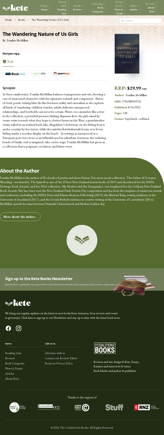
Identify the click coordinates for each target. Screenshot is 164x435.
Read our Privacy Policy (59, 363)
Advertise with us (55, 353)
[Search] (122, 20)
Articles (134, 7)
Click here (27, 318)
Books (21, 19)
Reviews (77, 7)
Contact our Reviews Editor (61, 358)
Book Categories (97, 7)
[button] (82, 279)
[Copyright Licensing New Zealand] (82, 407)
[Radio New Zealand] (146, 407)
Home (44, 7)
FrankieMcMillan (17, 40)
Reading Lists (61, 7)
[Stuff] (114, 407)
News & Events (119, 7)
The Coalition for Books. (74, 427)
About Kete (149, 7)
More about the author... (20, 217)
